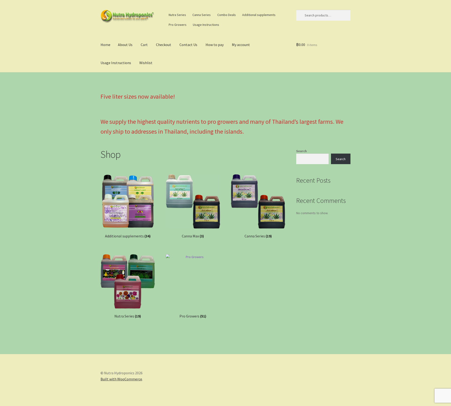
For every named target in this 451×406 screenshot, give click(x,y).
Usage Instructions (206, 25)
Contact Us (188, 44)
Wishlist (145, 62)
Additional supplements (259, 15)
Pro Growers (178, 25)
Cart (144, 44)
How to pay (215, 44)
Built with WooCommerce (121, 379)
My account (241, 44)
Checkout (163, 44)
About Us (125, 44)
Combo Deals (226, 15)
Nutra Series (177, 15)
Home (105, 44)
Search (301, 151)
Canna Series (201, 15)
